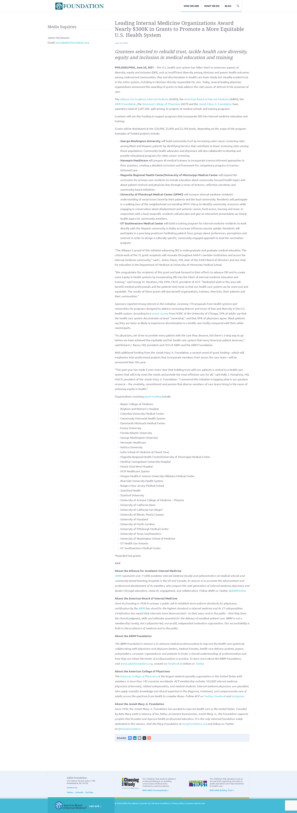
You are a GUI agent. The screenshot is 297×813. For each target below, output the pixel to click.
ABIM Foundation (125, 104)
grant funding (152, 396)
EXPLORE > (155, 790)
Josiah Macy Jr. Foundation (215, 104)
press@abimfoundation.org (72, 42)
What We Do (211, 5)
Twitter (70, 792)
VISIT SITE (94, 806)
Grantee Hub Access (195, 803)
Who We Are (191, 5)
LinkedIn (79, 792)
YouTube (89, 792)
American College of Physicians (161, 104)
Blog (228, 5)
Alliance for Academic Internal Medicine (144, 99)
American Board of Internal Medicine (206, 99)
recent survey (160, 313)
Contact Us (72, 787)
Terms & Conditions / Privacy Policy (168, 803)
